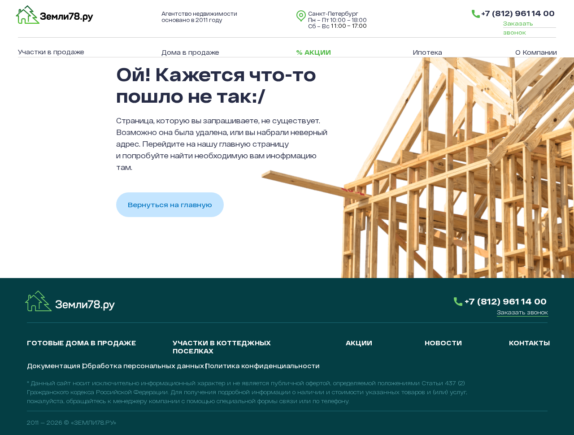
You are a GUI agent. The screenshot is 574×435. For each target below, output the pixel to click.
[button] (522, 312)
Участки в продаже (51, 52)
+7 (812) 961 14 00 (518, 13)
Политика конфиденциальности (262, 366)
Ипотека (427, 52)
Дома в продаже (190, 52)
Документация (53, 366)
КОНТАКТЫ (529, 343)
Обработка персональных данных (143, 366)
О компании (536, 52)
